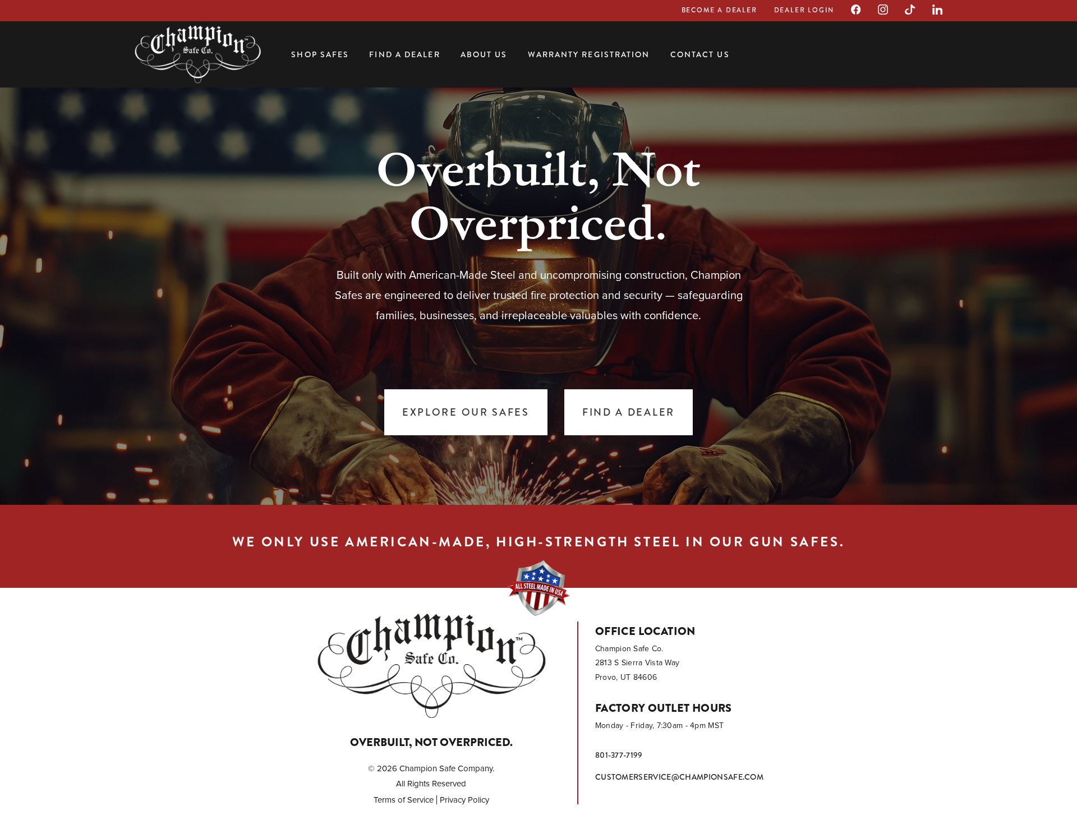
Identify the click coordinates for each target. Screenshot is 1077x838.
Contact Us (700, 54)
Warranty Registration (589, 54)
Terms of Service (404, 799)
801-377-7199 (619, 755)
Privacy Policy (464, 799)
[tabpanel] (538, 292)
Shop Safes (320, 54)
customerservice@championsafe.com (679, 776)
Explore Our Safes (466, 412)
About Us (484, 54)
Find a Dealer (404, 54)
